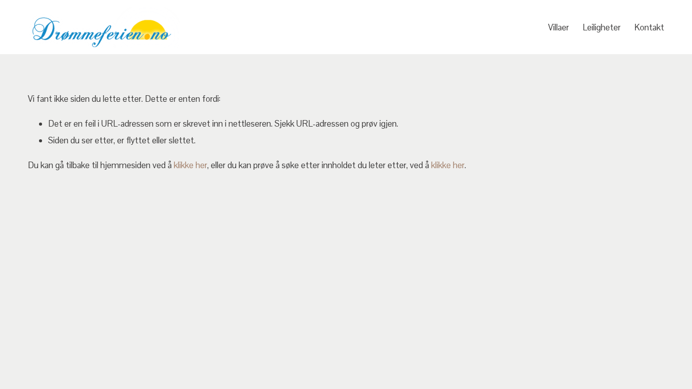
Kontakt (649, 27)
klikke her (190, 165)
